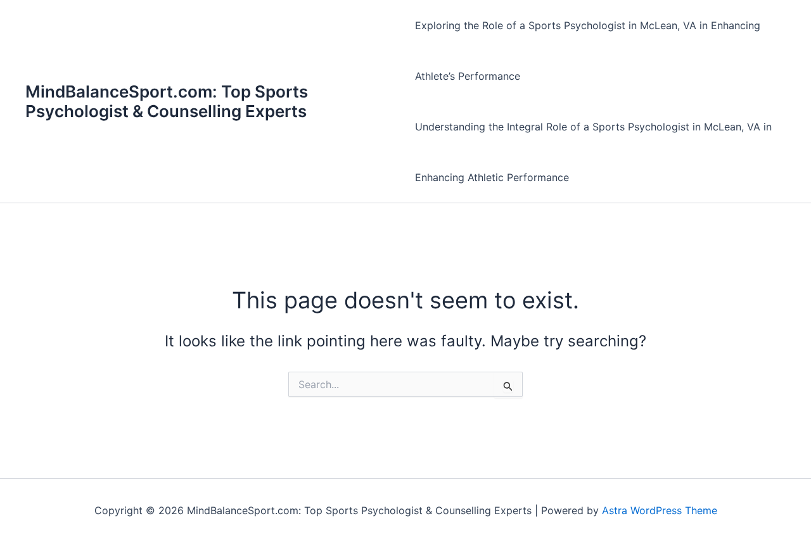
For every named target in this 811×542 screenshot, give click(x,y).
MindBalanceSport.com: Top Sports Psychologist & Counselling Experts (166, 101)
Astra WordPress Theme (659, 510)
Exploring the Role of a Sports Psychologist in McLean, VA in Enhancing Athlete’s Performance (587, 50)
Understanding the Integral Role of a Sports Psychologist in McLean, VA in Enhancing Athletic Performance (593, 152)
